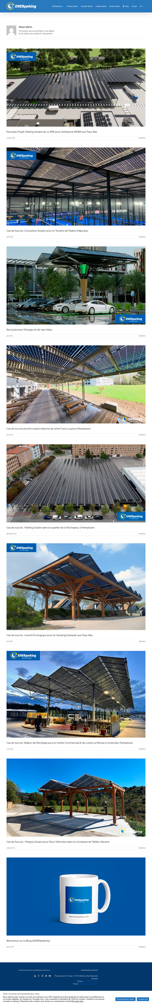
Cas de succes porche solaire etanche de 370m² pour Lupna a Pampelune (48, 428)
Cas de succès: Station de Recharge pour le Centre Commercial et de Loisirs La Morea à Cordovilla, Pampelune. (70, 742)
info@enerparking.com (88, 984)
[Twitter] (46, 976)
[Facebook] (39, 976)
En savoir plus (77, 1001)
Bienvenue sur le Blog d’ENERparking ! (28, 940)
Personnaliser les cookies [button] (125, 999)
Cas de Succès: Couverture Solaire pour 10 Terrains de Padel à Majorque (47, 230)
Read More (142, 138)
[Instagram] (42, 976)
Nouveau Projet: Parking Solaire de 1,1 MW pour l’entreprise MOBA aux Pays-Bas (52, 131)
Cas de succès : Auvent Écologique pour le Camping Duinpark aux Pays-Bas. (50, 635)
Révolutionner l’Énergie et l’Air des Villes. (30, 329)
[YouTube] (50, 976)
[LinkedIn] (35, 976)
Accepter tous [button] (143, 999)
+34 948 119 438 (90, 981)
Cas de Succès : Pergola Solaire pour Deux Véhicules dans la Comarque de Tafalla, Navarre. (58, 841)
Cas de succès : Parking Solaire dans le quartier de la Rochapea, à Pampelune (50, 527)
